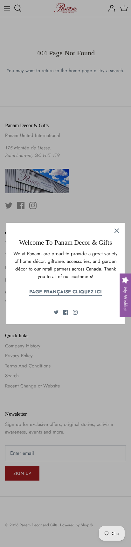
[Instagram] (75, 312)
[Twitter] (56, 312)
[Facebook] (65, 312)
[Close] (117, 231)
